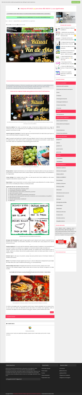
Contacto (63, 368)
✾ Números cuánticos (61, 167)
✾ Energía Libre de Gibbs (61, 202)
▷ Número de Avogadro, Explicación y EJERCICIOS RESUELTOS (66, 73)
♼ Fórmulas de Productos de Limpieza (64, 89)
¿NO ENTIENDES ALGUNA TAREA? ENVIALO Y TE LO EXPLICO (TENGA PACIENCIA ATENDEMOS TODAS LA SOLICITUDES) (28, 13)
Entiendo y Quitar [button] (75, 2)
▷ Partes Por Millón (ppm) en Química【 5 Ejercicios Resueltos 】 (68, 68)
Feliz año (51, 312)
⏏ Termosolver (59, 149)
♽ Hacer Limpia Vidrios (61, 105)
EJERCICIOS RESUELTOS (61, 164)
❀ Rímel (58, 127)
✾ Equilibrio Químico (60, 221)
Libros (44, 373)
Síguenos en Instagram (65, 377)
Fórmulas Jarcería (46, 368)
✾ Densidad (59, 189)
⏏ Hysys (58, 142)
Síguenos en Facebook (65, 375)
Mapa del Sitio (64, 373)
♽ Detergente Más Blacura (62, 102)
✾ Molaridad (59, 208)
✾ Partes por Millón (60, 186)
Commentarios (14, 24)
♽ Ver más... (58, 108)
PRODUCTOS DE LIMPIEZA (61, 83)
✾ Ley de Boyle (59, 180)
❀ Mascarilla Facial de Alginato (63, 123)
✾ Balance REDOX (60, 174)
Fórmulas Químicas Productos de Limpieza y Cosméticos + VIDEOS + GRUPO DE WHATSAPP (68, 52)
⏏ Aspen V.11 (58, 139)
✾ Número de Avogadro (61, 171)
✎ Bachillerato (59, 161)
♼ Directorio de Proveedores (62, 86)
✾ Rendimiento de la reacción (62, 193)
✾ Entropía (58, 199)
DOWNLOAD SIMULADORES (61, 136)
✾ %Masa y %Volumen (61, 183)
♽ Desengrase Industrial (61, 98)
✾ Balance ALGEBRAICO (61, 177)
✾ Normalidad (59, 205)
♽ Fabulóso (58, 95)
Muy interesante (46, 375)
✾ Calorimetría (59, 214)
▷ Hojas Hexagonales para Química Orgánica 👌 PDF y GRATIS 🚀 (67, 58)
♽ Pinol (57, 92)
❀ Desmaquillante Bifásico (62, 120)
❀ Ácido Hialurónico (60, 130)
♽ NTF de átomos (60, 114)
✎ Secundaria (59, 158)
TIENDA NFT (58, 111)
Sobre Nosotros (63, 370)
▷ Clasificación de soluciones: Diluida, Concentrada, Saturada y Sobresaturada (68, 34)
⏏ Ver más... (58, 152)
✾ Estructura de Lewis (61, 211)
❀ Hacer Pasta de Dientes (61, 133)
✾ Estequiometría (60, 196)
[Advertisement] (30, 71)
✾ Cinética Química (60, 218)
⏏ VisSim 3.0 (59, 145)
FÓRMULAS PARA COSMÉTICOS (62, 117)
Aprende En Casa (46, 377)
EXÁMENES (58, 155)
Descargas (45, 370)
